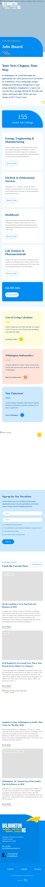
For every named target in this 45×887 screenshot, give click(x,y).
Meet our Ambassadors (13, 377)
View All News (36, 564)
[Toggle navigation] (41, 3)
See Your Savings (11, 339)
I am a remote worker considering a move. (14, 534)
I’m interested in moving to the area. (13, 524)
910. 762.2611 (6, 846)
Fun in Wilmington (11, 415)
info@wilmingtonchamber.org (11, 848)
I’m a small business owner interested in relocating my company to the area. (23, 528)
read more (6, 627)
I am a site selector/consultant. (11, 531)
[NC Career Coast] (11, 5)
